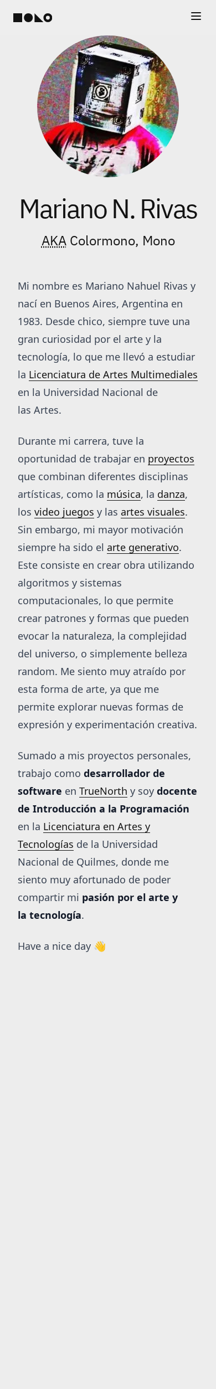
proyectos (171, 458)
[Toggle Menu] (196, 16)
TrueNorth (103, 791)
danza (171, 494)
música (124, 494)
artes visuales (153, 511)
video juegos (64, 511)
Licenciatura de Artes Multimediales (113, 374)
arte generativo (143, 547)
